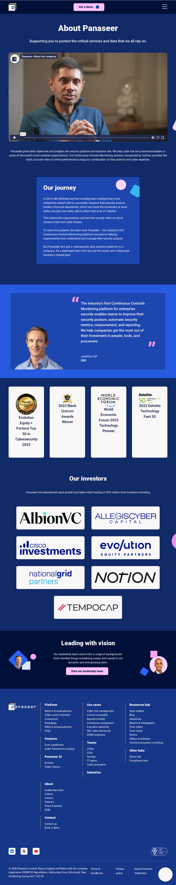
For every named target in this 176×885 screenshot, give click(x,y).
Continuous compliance (100, 723)
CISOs (90, 749)
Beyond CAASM (96, 719)
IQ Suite (49, 763)
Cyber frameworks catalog (59, 749)
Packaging (50, 723)
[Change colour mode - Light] (165, 874)
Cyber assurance (96, 764)
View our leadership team (87, 671)
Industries (94, 772)
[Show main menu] (164, 7)
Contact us (51, 824)
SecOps (91, 757)
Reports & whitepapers (142, 723)
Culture (49, 794)
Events (133, 735)
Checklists (135, 719)
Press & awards (53, 806)
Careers (49, 798)
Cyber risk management (100, 711)
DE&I (47, 810)
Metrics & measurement (58, 711)
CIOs (89, 753)
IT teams (92, 760)
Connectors (51, 719)
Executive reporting (97, 727)
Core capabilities (54, 745)
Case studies (136, 711)
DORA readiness (96, 735)
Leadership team (54, 790)
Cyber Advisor (52, 767)
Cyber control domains (57, 715)
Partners (49, 802)
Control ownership (97, 715)
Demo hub (135, 757)
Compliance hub (138, 760)
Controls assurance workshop (146, 742)
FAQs (48, 731)
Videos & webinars (139, 739)
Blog (131, 715)
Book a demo (52, 828)
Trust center (136, 727)
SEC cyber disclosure (99, 731)
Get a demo (86, 7)
